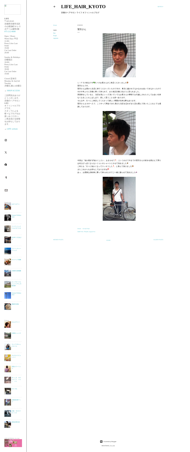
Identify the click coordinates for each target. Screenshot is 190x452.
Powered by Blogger (109, 441)
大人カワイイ (16, 322)
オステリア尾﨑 (16, 259)
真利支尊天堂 (16, 422)
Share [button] (55, 25)
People (55, 35)
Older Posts (158, 239)
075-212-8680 (10, 31)
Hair (54, 33)
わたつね (14, 389)
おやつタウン (16, 204)
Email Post (86, 228)
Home (108, 240)
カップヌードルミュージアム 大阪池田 (16, 283)
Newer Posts (58, 239)
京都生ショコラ (16, 333)
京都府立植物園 (16, 271)
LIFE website (12, 129)
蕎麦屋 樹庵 (15, 304)
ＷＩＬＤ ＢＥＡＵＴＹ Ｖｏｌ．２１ (16, 379)
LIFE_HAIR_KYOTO (83, 6)
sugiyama (55, 38)
